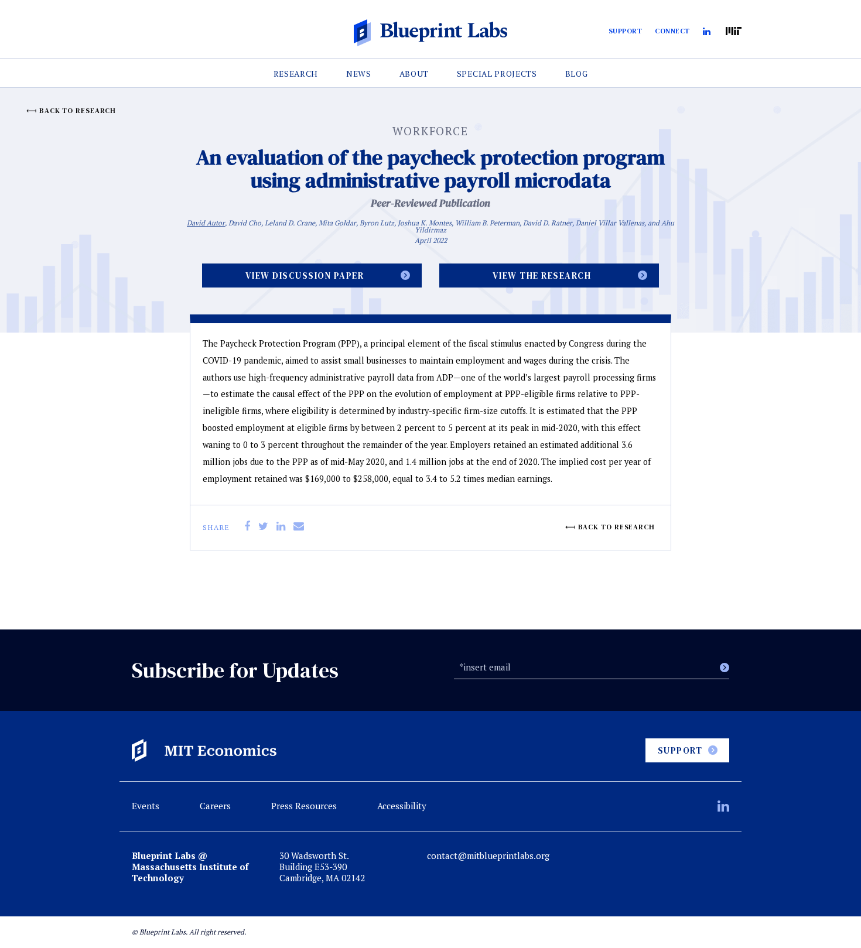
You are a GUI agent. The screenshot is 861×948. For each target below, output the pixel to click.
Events (145, 806)
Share (216, 527)
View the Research (542, 275)
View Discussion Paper (304, 275)
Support (626, 31)
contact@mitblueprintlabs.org (488, 855)
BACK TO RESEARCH (77, 110)
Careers (215, 806)
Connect (672, 31)
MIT (734, 31)
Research (296, 74)
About (414, 74)
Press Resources (304, 806)
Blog (576, 74)
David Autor (206, 222)
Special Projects (497, 74)
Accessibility (401, 806)
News (358, 74)
